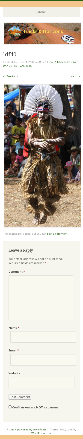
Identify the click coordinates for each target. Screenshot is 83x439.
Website (14, 373)
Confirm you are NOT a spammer (36, 407)
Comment (17, 271)
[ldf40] (42, 226)
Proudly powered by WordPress (26, 429)
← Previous (10, 76)
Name (14, 327)
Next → (75, 76)
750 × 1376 (56, 61)
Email (14, 350)
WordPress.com (41, 433)
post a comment (57, 233)
